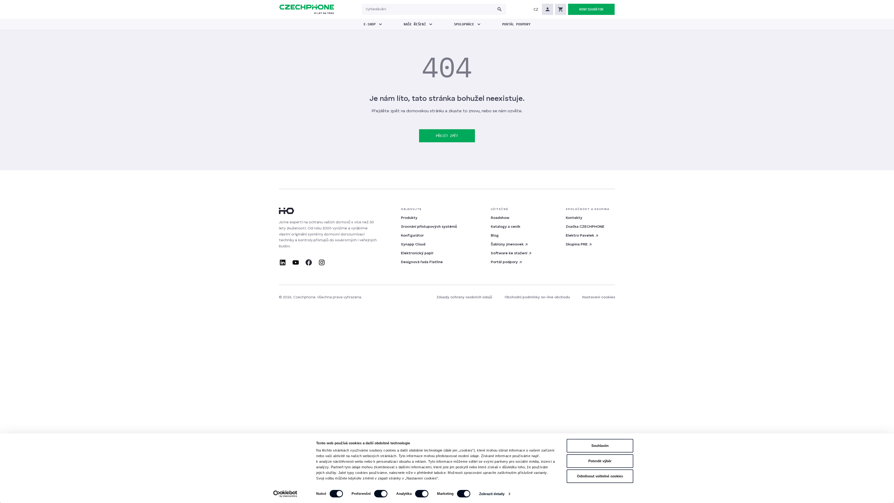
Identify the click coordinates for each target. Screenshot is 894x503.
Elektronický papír (417, 253)
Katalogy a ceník (505, 227)
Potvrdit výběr (600, 461)
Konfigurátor (412, 236)
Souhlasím (600, 446)
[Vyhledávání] (499, 9)
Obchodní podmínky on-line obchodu (537, 297)
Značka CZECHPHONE (585, 227)
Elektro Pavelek (580, 236)
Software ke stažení (509, 253)
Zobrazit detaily (492, 494)
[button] (536, 9)
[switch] (380, 493)
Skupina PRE (577, 244)
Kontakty (574, 218)
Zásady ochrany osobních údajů (464, 297)
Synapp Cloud (413, 244)
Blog (495, 236)
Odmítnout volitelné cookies (600, 476)
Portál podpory (504, 262)
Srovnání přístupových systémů (429, 227)
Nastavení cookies (598, 297)
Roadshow (500, 218)
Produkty (409, 218)
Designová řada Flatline (422, 262)
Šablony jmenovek (507, 244)
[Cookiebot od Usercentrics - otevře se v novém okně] (285, 493)
